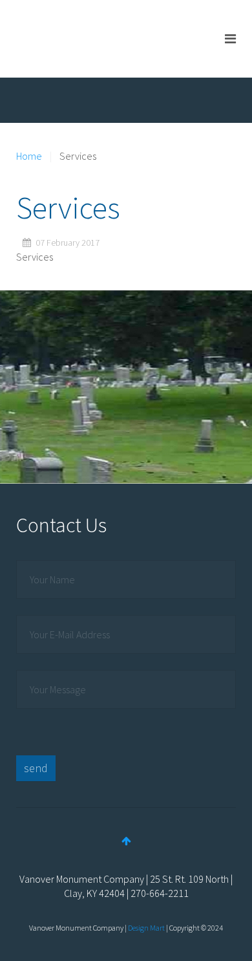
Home (29, 155)
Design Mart (146, 928)
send (36, 768)
